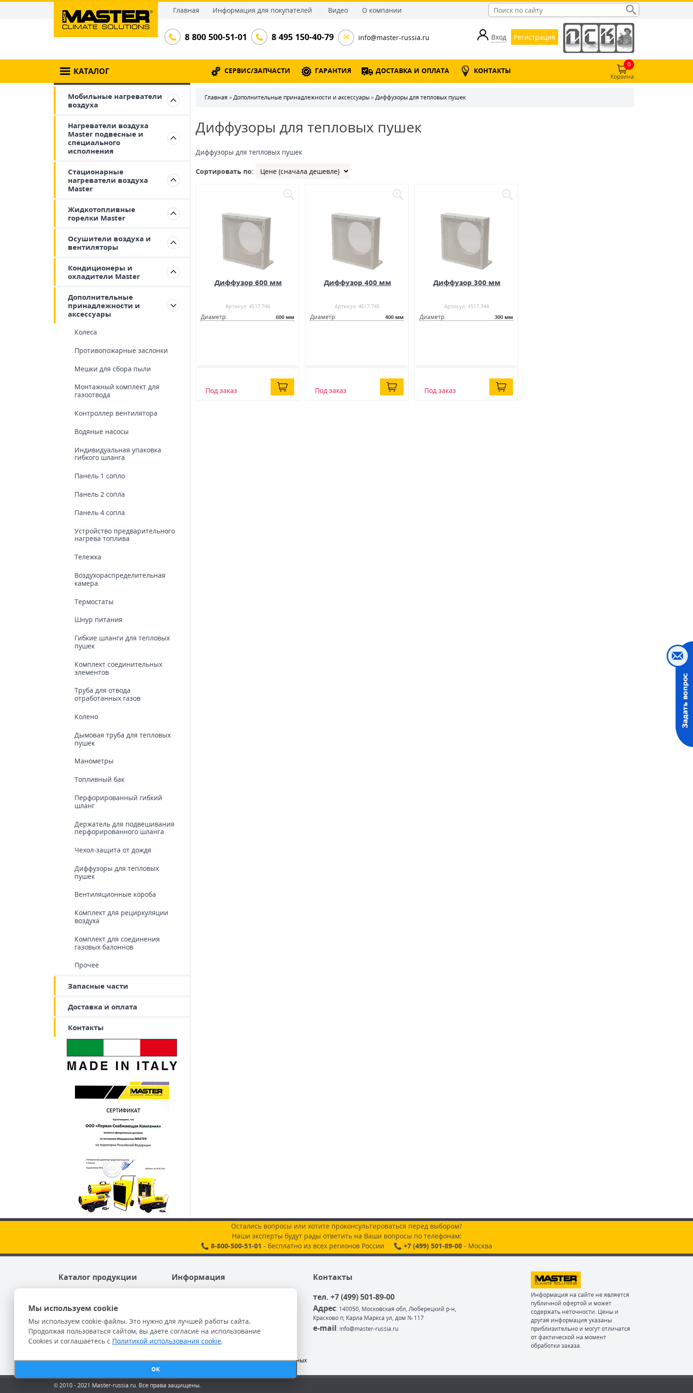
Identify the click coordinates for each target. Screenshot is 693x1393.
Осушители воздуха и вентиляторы (109, 243)
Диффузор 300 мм (467, 282)
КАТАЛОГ (91, 71)
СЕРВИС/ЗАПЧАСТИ (257, 70)
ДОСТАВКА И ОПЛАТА (412, 70)
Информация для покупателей (262, 10)
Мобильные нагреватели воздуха (115, 100)
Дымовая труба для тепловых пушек (122, 738)
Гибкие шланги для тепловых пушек (122, 641)
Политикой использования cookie (166, 1340)
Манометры (94, 760)
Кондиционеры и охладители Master (104, 272)
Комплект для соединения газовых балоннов (117, 942)
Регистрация (534, 37)
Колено (86, 716)
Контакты (86, 1027)
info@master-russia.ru (393, 37)
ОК (155, 1369)
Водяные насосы (101, 431)
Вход (498, 37)
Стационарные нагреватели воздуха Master (108, 180)
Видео (338, 10)
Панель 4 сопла (99, 512)
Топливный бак (99, 779)
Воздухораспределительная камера (119, 579)
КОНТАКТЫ (492, 70)
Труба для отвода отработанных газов (107, 694)
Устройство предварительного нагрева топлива (124, 534)
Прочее (86, 964)
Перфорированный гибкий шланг (118, 801)
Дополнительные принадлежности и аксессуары (104, 305)
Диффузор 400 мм (357, 282)
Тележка (87, 556)
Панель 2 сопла (99, 494)
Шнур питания (98, 619)
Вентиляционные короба (115, 894)
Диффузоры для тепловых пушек (116, 872)
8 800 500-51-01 (215, 36)
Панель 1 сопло (99, 475)
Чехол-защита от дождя (112, 849)
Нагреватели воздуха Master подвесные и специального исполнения (108, 138)
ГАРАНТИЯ (333, 70)
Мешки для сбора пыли (112, 368)
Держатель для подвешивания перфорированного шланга (124, 827)
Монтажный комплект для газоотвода (116, 390)
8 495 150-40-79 (302, 36)
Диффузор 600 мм (248, 282)
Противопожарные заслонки (121, 350)
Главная (186, 10)
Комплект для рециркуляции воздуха (121, 916)
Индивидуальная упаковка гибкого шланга (117, 453)
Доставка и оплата (102, 1006)
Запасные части (98, 986)
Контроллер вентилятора (115, 413)
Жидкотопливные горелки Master (101, 213)
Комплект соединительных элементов (118, 668)
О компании (382, 10)
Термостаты (94, 601)
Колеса (85, 332)
